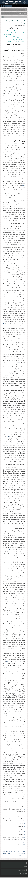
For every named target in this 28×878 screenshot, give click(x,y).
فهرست (14, 851)
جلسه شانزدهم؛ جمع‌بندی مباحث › (7, 852)
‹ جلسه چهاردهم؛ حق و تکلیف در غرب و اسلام (21, 853)
